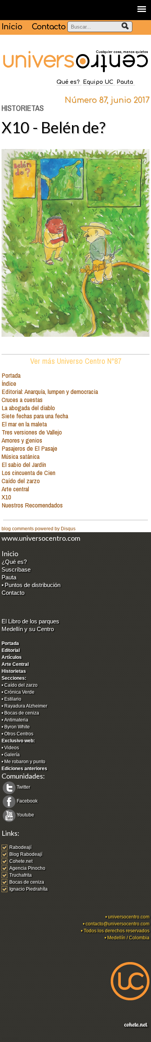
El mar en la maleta (24, 423)
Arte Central (15, 664)
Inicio (12, 26)
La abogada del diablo (28, 407)
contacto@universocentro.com (117, 924)
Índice (9, 383)
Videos (11, 747)
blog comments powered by (39, 528)
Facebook (27, 801)
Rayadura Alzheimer (25, 706)
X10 (6, 496)
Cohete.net (21, 861)
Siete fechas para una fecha (35, 415)
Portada (11, 375)
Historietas (14, 671)
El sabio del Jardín (24, 464)
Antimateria (16, 720)
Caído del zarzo (21, 480)
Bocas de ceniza (21, 713)
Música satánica (20, 456)
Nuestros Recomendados (32, 505)
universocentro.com (128, 917)
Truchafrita (20, 875)
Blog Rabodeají (25, 854)
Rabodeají (20, 847)
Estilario (12, 699)
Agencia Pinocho (27, 868)
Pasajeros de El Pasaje (29, 448)
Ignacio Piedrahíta (28, 889)
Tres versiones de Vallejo (32, 432)
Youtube (25, 815)
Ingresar (10, 1038)
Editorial (11, 650)
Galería (12, 754)
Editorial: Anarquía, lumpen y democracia (50, 391)
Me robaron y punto (24, 761)
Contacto (48, 26)
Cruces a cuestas (22, 399)
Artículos (12, 657)
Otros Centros (18, 734)
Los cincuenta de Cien (28, 472)
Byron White (17, 727)
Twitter (23, 787)
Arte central (15, 488)
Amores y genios (22, 440)
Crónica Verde (19, 692)
